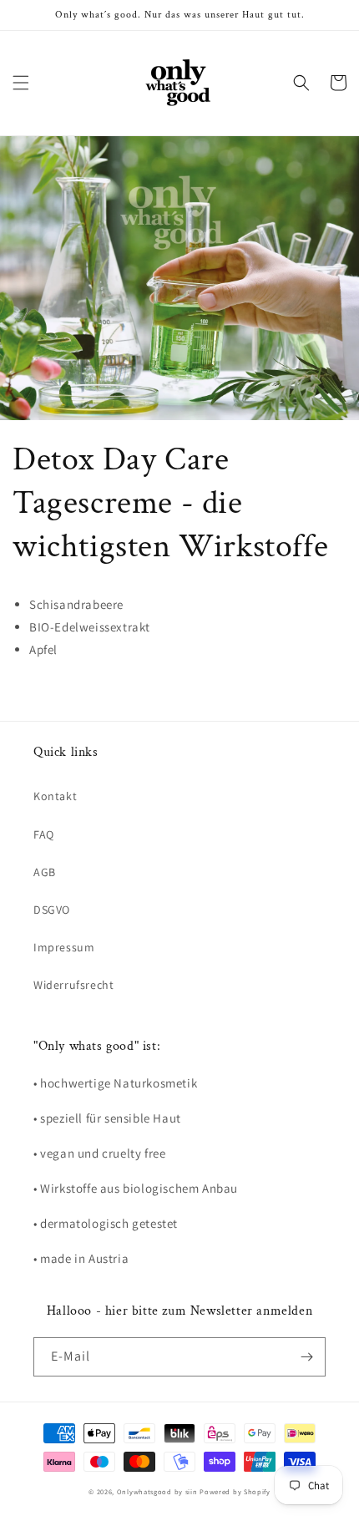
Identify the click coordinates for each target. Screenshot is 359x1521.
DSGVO (51, 909)
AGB (44, 872)
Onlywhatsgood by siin (157, 1491)
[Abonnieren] (306, 1357)
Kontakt (55, 796)
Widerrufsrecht (73, 984)
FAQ (43, 834)
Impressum (63, 947)
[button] (21, 82)
